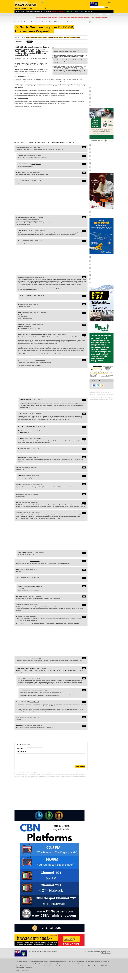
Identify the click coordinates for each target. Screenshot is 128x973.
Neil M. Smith (34, 37)
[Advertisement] (51, 123)
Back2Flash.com (106, 952)
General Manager (42, 37)
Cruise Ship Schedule (45, 951)
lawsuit (61, 37)
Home (18, 11)
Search (106, 7)
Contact (108, 2)
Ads (85, 11)
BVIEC (28, 37)
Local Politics (46, 11)
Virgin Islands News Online (27, 21)
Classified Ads (55, 951)
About (90, 11)
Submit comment (80, 766)
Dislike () (37, 147)
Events (37, 951)
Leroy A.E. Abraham (53, 37)
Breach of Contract (75, 37)
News (22, 11)
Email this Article (18, 41)
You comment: (21, 751)
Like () (32, 147)
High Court (66, 37)
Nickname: (20, 748)
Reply (84, 147)
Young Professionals (33, 11)
